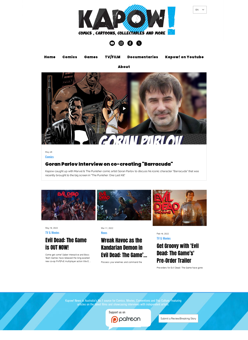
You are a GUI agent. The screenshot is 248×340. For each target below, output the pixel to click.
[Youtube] (112, 43)
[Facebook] (130, 43)
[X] (139, 43)
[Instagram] (121, 43)
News (104, 233)
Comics (49, 157)
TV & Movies (52, 232)
